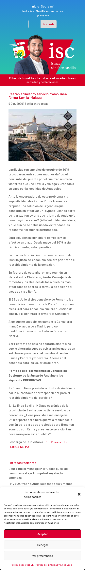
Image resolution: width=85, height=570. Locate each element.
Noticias (28, 11)
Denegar (42, 545)
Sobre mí (47, 6)
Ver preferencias (42, 556)
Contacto (42, 16)
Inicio (35, 6)
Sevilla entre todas (49, 11)
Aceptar (42, 534)
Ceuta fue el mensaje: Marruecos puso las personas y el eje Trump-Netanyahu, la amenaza (38, 473)
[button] (79, 494)
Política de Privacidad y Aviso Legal (54, 564)
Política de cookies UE (22, 564)
